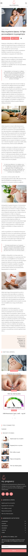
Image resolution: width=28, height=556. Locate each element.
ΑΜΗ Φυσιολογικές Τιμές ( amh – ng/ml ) (14, 414)
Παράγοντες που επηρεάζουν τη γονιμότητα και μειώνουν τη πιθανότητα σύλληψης (21, 342)
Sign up (14, 550)
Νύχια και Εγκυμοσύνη (15, 459)
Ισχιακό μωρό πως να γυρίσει (16, 438)
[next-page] (15, 418)
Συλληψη (14, 390)
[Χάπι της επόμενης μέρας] (14, 383)
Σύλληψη (6, 29)
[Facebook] (3, 494)
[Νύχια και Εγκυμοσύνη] (5, 458)
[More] (21, 38)
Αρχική (2, 29)
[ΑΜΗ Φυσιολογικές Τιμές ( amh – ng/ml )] (14, 402)
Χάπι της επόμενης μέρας (14, 394)
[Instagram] (7, 494)
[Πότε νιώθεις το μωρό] (5, 452)
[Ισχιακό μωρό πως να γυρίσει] (5, 438)
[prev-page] (13, 418)
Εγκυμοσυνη (14, 370)
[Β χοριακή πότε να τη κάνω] (14, 363)
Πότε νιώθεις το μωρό (15, 452)
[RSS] (11, 494)
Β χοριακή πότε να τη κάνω (14, 374)
